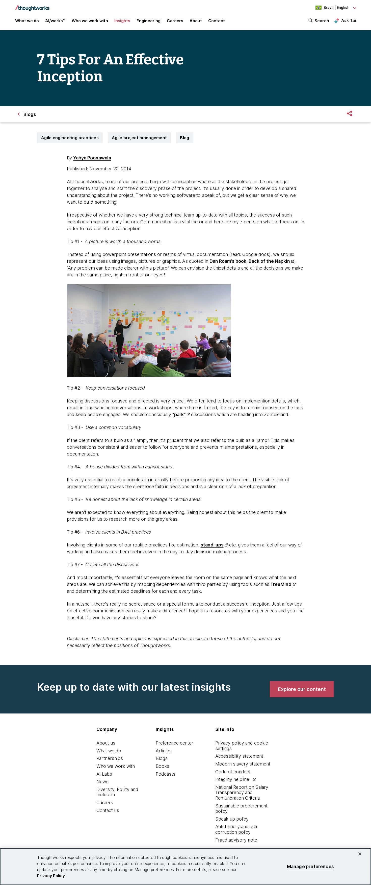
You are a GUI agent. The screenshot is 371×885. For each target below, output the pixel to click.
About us (105, 743)
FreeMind (281, 584)
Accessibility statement (239, 756)
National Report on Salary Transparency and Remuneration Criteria (241, 792)
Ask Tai (348, 20)
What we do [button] (27, 20)
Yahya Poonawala (92, 157)
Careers (104, 802)
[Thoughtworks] (32, 5)
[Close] (359, 853)
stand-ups (212, 544)
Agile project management (139, 137)
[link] (302, 689)
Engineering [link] (149, 20)
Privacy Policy (51, 875)
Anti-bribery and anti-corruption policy (237, 829)
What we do (108, 750)
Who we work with (115, 766)
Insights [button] (122, 20)
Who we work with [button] (90, 20)
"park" (179, 414)
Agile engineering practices (70, 137)
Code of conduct (233, 771)
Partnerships (109, 758)
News (102, 781)
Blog (184, 137)
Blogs (162, 758)
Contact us (107, 810)
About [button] (196, 20)
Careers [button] (175, 20)
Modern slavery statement (242, 764)
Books (162, 766)
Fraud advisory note (236, 840)
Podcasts (165, 774)
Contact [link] (216, 20)
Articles (164, 750)
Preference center (174, 743)
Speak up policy (232, 819)
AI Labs (104, 774)
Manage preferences (310, 866)
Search (321, 20)
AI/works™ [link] (55, 20)
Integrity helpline (232, 779)
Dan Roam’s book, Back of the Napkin (249, 261)
